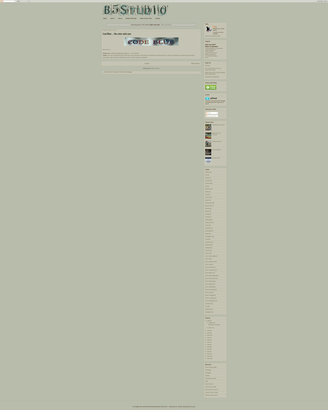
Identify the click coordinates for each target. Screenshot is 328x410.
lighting (207, 219)
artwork (207, 183)
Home (105, 18)
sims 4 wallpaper (210, 301)
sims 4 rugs (208, 292)
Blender (207, 375)
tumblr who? (216, 158)
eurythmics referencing (155, 55)
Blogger (192, 406)
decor (206, 200)
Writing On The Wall (214, 324)
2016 (208, 344)
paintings (208, 231)
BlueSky (207, 65)
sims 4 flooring (209, 281)
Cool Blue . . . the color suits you (117, 33)
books (207, 191)
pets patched (190, 55)
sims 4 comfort (209, 270)
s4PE (206, 381)
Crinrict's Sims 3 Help (211, 392)
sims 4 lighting (209, 287)
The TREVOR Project (211, 56)
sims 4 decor (209, 273)
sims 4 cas (208, 264)
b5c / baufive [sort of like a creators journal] (213, 69)
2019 (208, 337)
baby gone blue (118, 55)
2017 (208, 342)
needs (183, 55)
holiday (207, 214)
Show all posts (166, 25)
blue (132, 55)
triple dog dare (136, 57)
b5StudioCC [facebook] (212, 77)
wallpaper (208, 312)
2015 (208, 347)
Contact (157, 18)
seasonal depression (119, 57)
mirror (207, 225)
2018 (208, 340)
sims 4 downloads (210, 275)
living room (208, 222)
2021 (208, 333)
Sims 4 (120, 18)
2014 (208, 349)
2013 (208, 351)
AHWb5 (207, 172)
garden (207, 211)
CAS (206, 175)
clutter (207, 197)
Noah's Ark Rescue (210, 54)
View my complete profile (212, 36)
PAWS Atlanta (209, 51)
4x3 (112, 55)
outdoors (208, 228)
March (210, 327)
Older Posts (195, 63)
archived (207, 180)
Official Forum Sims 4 (211, 389)
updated (144, 57)
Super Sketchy (216, 150)
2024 (208, 330)
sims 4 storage (209, 295)
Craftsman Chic (216, 141)
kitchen (207, 217)
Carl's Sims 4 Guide (210, 387)
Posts (209, 113)
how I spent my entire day (172, 55)
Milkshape (208, 370)
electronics (208, 205)
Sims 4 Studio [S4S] (210, 367)
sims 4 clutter (209, 267)
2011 (208, 356)
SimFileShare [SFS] (210, 378)
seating (207, 247)
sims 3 (129, 57)
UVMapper (208, 373)
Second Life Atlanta (211, 53)
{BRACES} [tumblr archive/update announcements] (215, 73)
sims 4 (207, 259)
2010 (208, 358)
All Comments (211, 116)
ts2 (206, 306)
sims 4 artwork (209, 261)
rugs (111, 57)
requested (106, 57)
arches (207, 177)
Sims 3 (112, 18)
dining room (208, 203)
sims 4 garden (209, 284)
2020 (208, 335)
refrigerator (208, 236)
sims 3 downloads (210, 256)
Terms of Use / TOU (146, 18)
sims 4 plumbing (210, 289)
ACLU (206, 57)
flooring (207, 208)
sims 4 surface (209, 298)
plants (207, 233)
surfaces (207, 303)
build (206, 194)
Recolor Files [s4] (131, 18)
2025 (208, 320)
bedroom (208, 189)
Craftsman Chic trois (218, 125)
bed (206, 186)
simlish (207, 250)
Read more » (106, 49)
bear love (127, 55)
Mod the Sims (209, 384)
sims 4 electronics (210, 278)
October (211, 323)
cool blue (137, 55)
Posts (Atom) (155, 68)
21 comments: (135, 53)
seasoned (208, 245)
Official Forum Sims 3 (211, 395)
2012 (208, 354)
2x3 (109, 55)
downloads (144, 55)
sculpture (208, 242)
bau (216, 27)
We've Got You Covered (216, 133)
